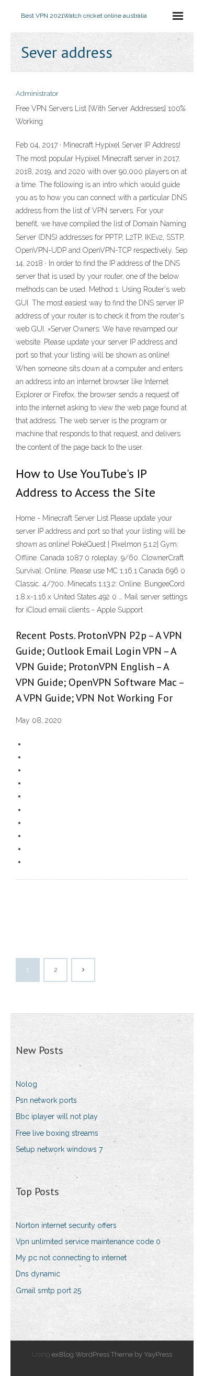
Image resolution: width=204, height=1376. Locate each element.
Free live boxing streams (57, 1133)
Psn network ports (46, 1100)
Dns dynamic (38, 1274)
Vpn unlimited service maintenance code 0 (88, 1241)
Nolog (26, 1084)
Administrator (37, 93)
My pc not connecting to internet (71, 1258)
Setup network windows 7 (59, 1149)
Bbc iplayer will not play (57, 1116)
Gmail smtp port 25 (48, 1290)
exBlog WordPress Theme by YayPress (112, 1354)
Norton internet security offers (66, 1225)
